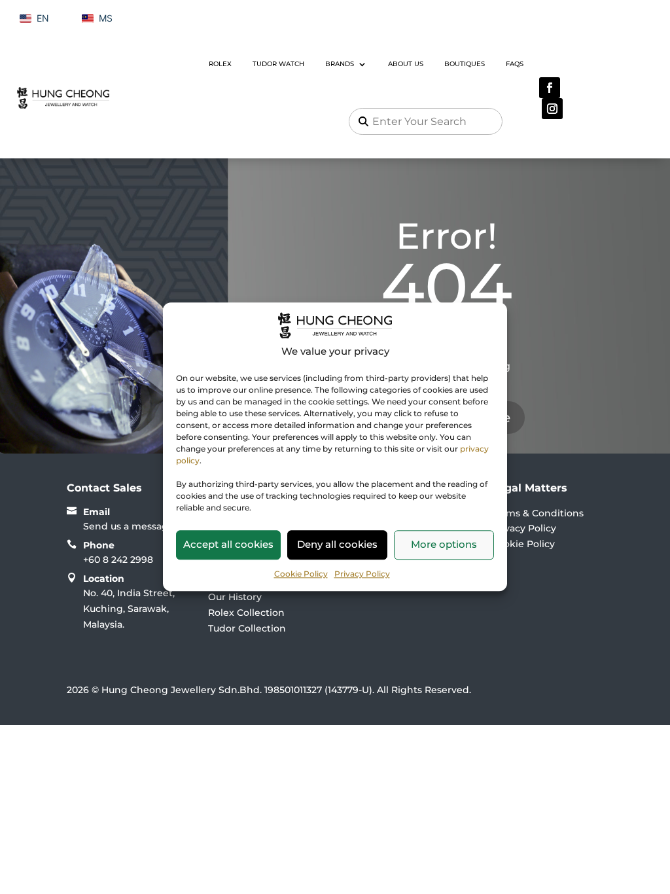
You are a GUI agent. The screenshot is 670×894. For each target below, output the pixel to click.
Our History (235, 597)
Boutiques (464, 64)
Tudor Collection (247, 628)
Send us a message (128, 526)
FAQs (514, 64)
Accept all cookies (228, 544)
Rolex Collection (246, 612)
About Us (405, 64)
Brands (339, 64)
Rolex (220, 64)
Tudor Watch (278, 64)
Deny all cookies (337, 544)
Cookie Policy (301, 574)
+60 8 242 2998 (118, 559)
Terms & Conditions (537, 513)
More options (444, 544)
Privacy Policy (362, 574)
